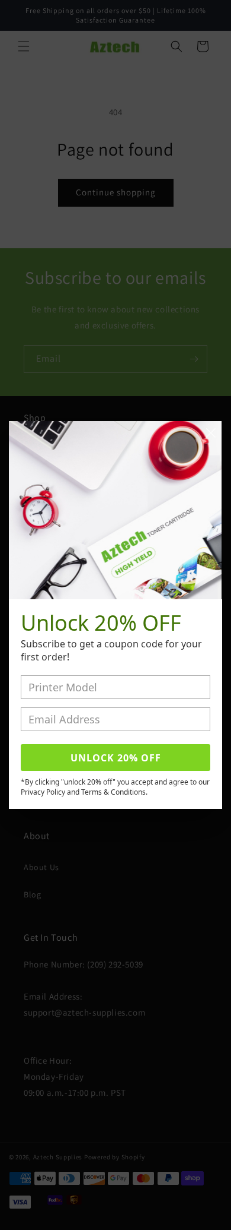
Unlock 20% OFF (115, 757)
